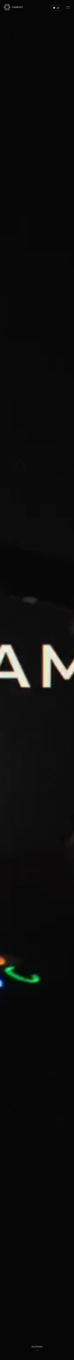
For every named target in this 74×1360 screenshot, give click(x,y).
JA (57, 7)
